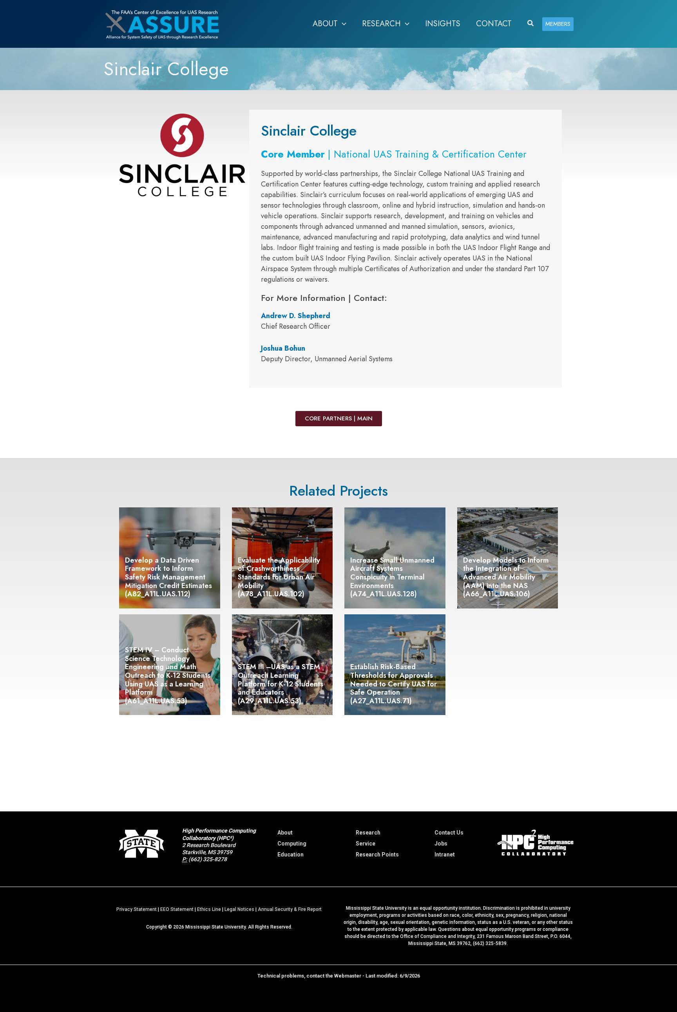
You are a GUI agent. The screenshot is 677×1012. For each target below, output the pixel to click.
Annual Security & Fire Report (290, 909)
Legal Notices (239, 909)
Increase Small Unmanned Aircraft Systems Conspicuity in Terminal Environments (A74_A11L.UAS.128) (392, 577)
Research (368, 832)
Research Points (377, 854)
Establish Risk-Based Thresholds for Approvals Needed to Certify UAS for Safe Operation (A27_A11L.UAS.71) (393, 684)
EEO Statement (177, 909)
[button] (342, 24)
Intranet (444, 854)
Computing (291, 843)
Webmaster (347, 976)
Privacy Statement (136, 909)
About (285, 832)
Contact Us (448, 832)
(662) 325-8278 (207, 859)
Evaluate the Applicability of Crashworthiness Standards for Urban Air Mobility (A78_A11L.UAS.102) (279, 577)
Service (365, 843)
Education (290, 854)
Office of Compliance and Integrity (437, 936)
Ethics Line (209, 909)
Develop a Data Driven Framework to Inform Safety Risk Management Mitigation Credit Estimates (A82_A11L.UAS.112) (168, 577)
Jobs (440, 843)
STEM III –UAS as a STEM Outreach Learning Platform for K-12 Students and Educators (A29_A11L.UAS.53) (280, 684)
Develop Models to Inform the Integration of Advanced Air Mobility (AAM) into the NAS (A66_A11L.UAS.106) (506, 577)
